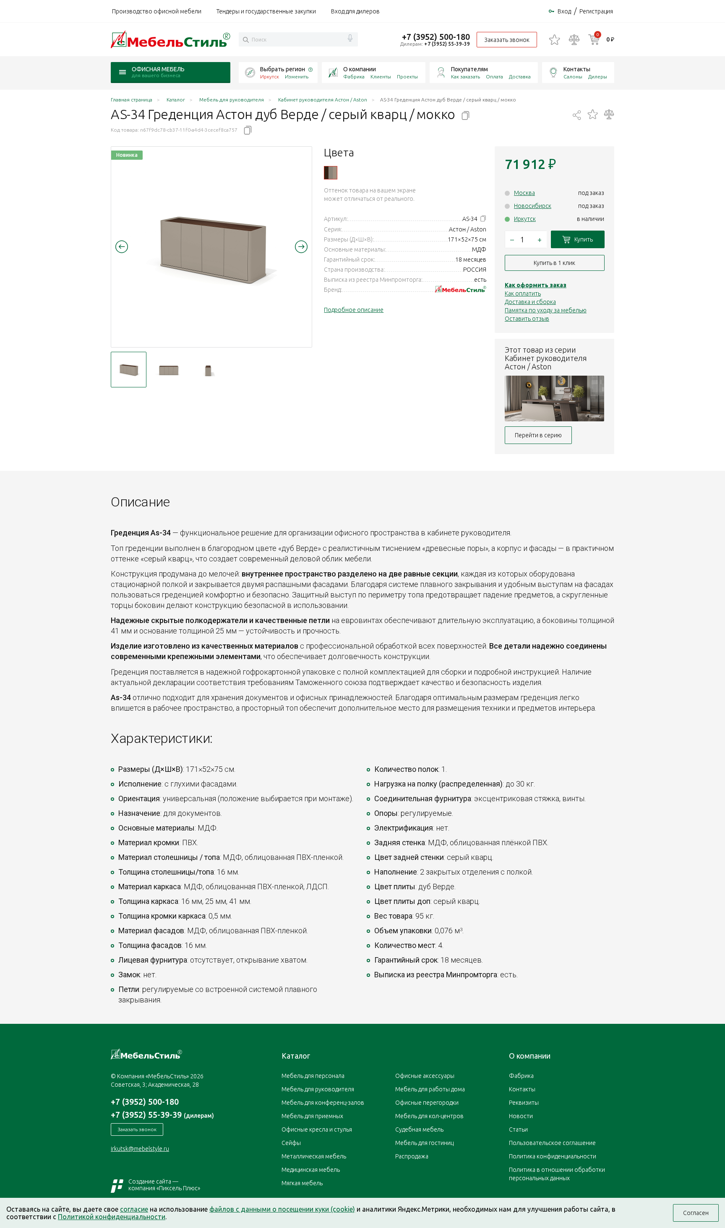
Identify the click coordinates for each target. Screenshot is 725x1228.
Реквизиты (524, 1102)
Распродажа (411, 1156)
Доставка (520, 76)
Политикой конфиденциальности (111, 1216)
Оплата (494, 76)
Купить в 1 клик (554, 263)
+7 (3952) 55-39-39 (447, 44)
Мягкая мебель (302, 1183)
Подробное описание (353, 309)
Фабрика (354, 76)
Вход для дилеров (355, 11)
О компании (359, 69)
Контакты (576, 69)
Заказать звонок (506, 39)
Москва (524, 193)
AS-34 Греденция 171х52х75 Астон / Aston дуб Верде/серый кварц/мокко (330, 172)
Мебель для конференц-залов (323, 1102)
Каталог (296, 1055)
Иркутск (525, 218)
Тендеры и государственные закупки (266, 11)
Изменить (296, 76)
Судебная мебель (419, 1129)
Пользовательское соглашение (552, 1143)
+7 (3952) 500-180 (436, 37)
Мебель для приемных (312, 1116)
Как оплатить (523, 293)
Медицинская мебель (311, 1169)
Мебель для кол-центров (429, 1116)
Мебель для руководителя (318, 1089)
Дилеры (597, 76)
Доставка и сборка (530, 302)
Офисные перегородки (427, 1102)
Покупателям (469, 69)
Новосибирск (532, 206)
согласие (134, 1209)
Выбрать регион (282, 69)
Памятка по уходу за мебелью (546, 310)
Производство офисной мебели (156, 11)
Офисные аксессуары (424, 1075)
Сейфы (291, 1143)
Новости (521, 1116)
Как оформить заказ (535, 285)
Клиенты (380, 76)
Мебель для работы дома (430, 1089)
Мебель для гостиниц (424, 1143)
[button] (122, 246)
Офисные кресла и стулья (317, 1129)
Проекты (407, 76)
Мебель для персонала (313, 1075)
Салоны (572, 76)
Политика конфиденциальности (552, 1156)
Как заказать (465, 76)
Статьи (518, 1129)
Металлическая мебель (314, 1156)
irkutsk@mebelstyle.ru (140, 1148)
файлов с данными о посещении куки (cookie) (282, 1209)
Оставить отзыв (527, 318)
